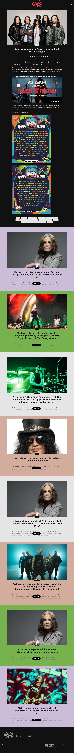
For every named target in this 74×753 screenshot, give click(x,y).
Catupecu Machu (32, 217)
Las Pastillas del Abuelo (45, 219)
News (37, 45)
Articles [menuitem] (15, 5)
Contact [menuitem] (67, 5)
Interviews (37, 392)
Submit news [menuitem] (47, 5)
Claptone (40, 217)
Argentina (24, 217)
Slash (44, 221)
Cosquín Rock (54, 217)
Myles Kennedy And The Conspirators (31, 221)
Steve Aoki (49, 221)
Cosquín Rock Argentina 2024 (23, 219)
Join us (29, 735)
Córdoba (47, 217)
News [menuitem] (6, 5)
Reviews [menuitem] (25, 5)
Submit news (30, 736)
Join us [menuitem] (57, 5)
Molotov (55, 219)
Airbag (18, 217)
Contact (29, 737)
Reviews (18, 737)
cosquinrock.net (25, 112)
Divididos (35, 219)
